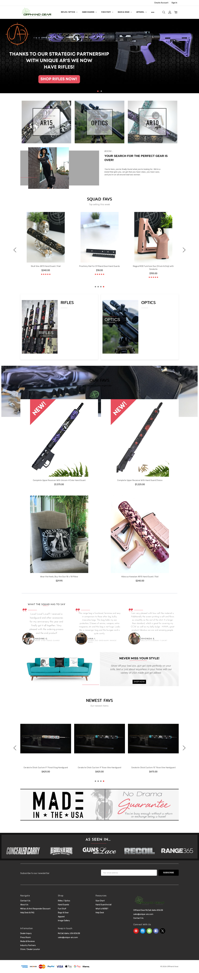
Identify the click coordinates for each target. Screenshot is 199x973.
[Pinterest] (136, 931)
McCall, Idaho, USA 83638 (69, 933)
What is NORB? (102, 909)
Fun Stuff (106, 12)
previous (3, 56)
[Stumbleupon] (149, 931)
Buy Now (59, 567)
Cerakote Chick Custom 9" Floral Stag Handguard (153, 767)
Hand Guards (88, 12)
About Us (24, 905)
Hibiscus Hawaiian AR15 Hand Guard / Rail (139, 577)
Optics (148, 302)
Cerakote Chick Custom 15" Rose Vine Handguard (46, 767)
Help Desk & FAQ (27, 912)
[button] (99, 56)
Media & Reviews (27, 941)
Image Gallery (64, 920)
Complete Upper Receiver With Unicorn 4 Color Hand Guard (59, 480)
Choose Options (45, 257)
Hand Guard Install (103, 905)
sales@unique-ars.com (68, 937)
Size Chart (100, 901)
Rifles (67, 302)
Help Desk (100, 912)
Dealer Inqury (26, 933)
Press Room (25, 937)
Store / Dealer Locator (30, 949)
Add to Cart (59, 561)
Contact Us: (138, 918)
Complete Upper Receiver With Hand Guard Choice (139, 480)
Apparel (140, 12)
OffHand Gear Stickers (99, 266)
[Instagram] (142, 931)
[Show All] (152, 12)
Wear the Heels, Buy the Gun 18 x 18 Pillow (59, 577)
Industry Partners (28, 945)
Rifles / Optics (68, 12)
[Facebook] (156, 931)
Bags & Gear (124, 12)
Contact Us (25, 901)
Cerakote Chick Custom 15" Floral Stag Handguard (99, 767)
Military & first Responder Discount (35, 909)
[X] (162, 931)
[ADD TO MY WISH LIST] (66, 221)
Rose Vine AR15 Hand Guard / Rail (46, 266)
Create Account (161, 3)
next (196, 56)
